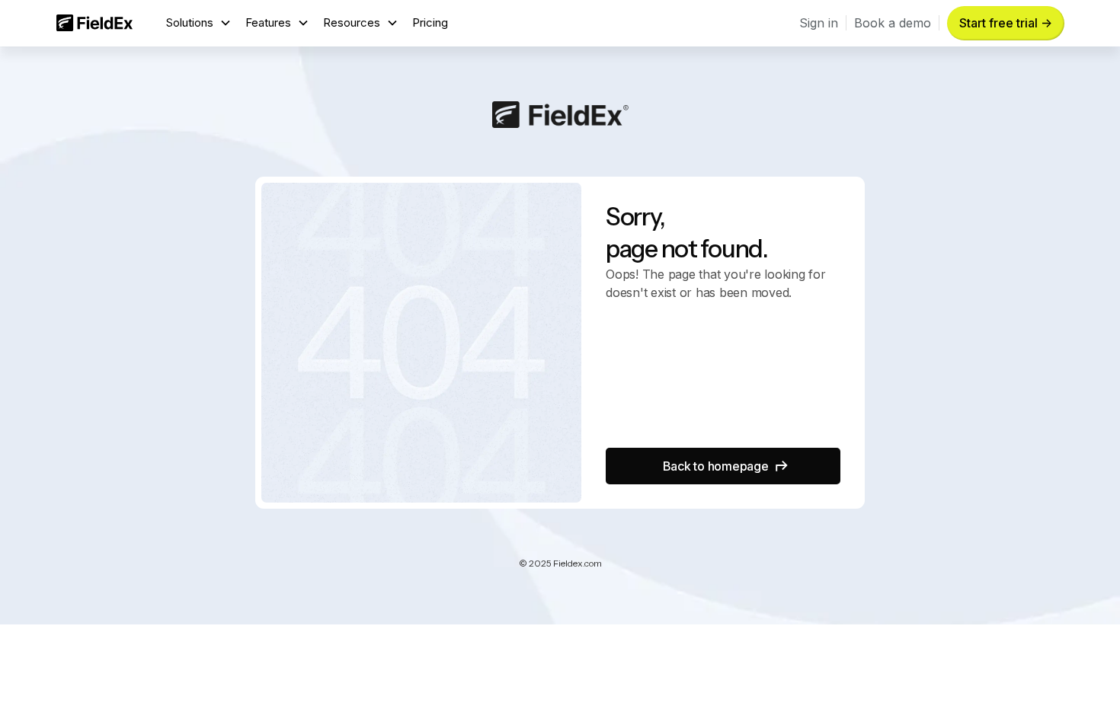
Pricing (430, 22)
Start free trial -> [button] (1005, 22)
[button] (199, 23)
